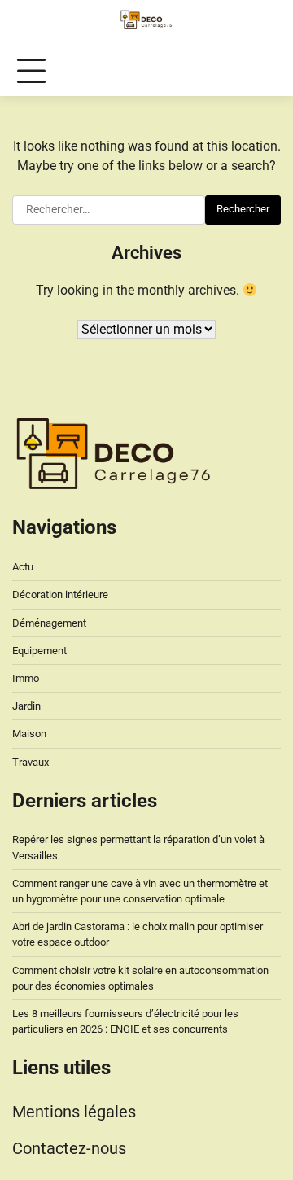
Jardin (26, 706)
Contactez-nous (69, 1148)
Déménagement (49, 623)
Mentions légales (74, 1111)
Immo (25, 678)
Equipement (39, 651)
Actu (22, 567)
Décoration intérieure (60, 594)
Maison (29, 734)
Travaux (30, 762)
